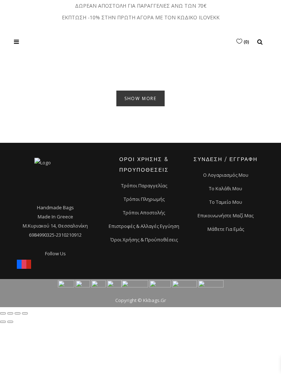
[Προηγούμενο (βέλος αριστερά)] (3, 322)
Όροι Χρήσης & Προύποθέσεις (144, 239)
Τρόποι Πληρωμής (144, 199)
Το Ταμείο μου (225, 202)
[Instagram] (24, 263)
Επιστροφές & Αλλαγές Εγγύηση (144, 226)
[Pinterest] (28, 263)
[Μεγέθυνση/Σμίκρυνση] (25, 313)
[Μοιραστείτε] (10, 313)
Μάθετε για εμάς (225, 229)
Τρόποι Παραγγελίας (144, 185)
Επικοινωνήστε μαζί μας (226, 215)
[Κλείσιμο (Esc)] (3, 313)
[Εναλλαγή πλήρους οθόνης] (17, 313)
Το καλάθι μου (225, 188)
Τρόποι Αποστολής (144, 212)
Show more (140, 98)
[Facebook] (19, 263)
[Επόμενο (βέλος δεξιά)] (10, 322)
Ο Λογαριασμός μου (225, 175)
